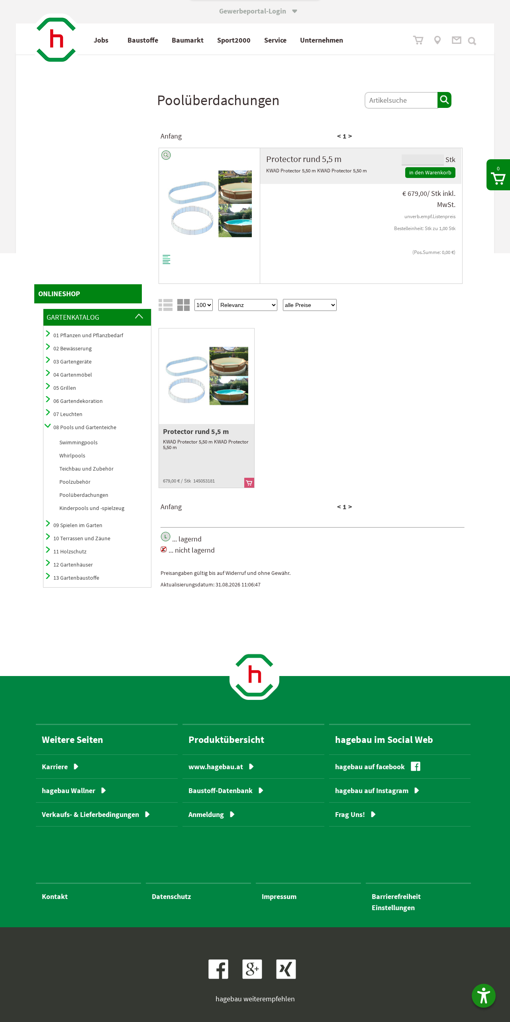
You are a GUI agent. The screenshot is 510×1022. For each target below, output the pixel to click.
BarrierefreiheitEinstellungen (396, 902)
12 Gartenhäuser (73, 564)
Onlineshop (59, 293)
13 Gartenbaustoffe (76, 577)
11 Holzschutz (69, 551)
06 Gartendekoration (78, 401)
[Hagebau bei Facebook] (221, 976)
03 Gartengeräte (72, 361)
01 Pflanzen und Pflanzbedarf (88, 335)
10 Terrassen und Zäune (81, 538)
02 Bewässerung (72, 348)
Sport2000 (234, 40)
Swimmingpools (78, 442)
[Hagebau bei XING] (289, 976)
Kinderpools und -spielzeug (91, 508)
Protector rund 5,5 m (196, 431)
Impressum (279, 896)
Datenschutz (171, 896)
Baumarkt (188, 40)
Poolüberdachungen (83, 494)
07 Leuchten (67, 414)
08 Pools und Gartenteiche (84, 427)
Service (275, 40)
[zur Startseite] (254, 675)
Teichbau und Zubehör (86, 468)
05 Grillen (64, 387)
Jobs (101, 40)
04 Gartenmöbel (72, 374)
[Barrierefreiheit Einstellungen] (484, 996)
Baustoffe (143, 40)
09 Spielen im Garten (77, 525)
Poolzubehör (74, 481)
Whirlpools (72, 455)
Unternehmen (321, 40)
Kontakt (55, 896)
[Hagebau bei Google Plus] (256, 976)
